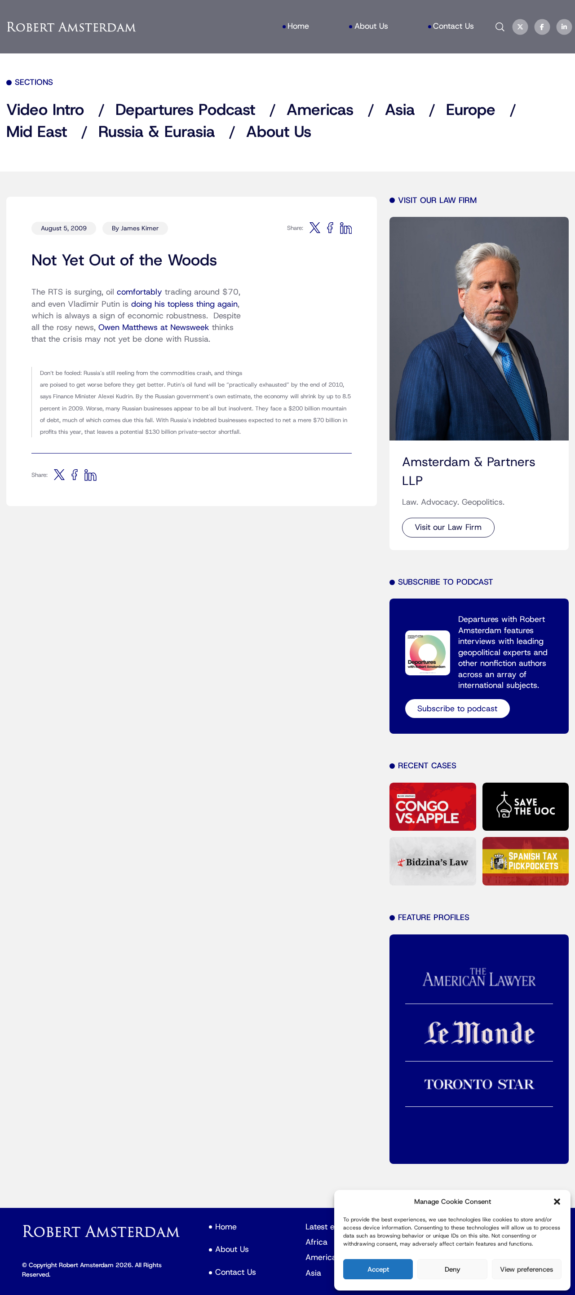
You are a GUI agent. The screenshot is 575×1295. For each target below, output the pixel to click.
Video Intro (45, 110)
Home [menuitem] (298, 26)
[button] (557, 1201)
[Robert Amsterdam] (71, 27)
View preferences (526, 1269)
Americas (320, 110)
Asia (400, 110)
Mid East (36, 132)
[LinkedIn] (564, 27)
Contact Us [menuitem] (453, 26)
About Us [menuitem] (371, 26)
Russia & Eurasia (156, 132)
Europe (470, 110)
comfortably (139, 292)
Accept (378, 1269)
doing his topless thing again (184, 304)
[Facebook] (542, 27)
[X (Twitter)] (520, 27)
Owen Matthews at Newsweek (153, 327)
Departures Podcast (185, 110)
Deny (452, 1269)
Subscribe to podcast (457, 709)
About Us (278, 132)
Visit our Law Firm (448, 527)
